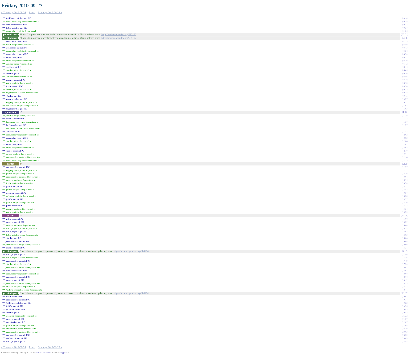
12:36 (405, 173)
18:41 (405, 290)
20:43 (405, 309)
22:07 (405, 322)
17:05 (404, 251)
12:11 (405, 154)
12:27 (405, 167)
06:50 (405, 73)
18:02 (405, 267)
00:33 (405, 24)
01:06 (405, 31)
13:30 (405, 183)
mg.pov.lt (64, 352)
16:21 (405, 248)
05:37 (405, 57)
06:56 (405, 76)
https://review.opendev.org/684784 (131, 251)
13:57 (405, 193)
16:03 (405, 231)
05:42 (405, 64)
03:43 (405, 48)
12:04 (405, 141)
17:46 (405, 254)
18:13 (405, 283)
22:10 (405, 328)
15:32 (405, 222)
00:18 (405, 18)
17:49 (405, 261)
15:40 (405, 225)
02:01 (404, 34)
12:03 (405, 138)
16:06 (405, 244)
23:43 (405, 338)
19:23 (405, 303)
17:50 (405, 264)
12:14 (405, 157)
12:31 (405, 170)
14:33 (405, 205)
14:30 (405, 202)
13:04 (405, 177)
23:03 (405, 332)
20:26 (405, 306)
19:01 (404, 293)
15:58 (405, 228)
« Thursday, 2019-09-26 (13, 12)
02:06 (404, 38)
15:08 (405, 219)
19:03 (405, 296)
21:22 (405, 316)
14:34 (405, 209)
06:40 (405, 67)
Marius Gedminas (43, 352)
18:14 (405, 286)
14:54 (404, 215)
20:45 (405, 312)
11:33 (405, 118)
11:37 (405, 122)
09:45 (405, 96)
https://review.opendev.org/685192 (118, 34)
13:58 (405, 196)
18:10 (405, 277)
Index (32, 12)
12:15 (405, 160)
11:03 (405, 109)
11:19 (405, 115)
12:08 (405, 147)
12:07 (405, 144)
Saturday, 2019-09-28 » (50, 12)
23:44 (405, 341)
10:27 (405, 99)
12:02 (405, 135)
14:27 (405, 199)
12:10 (405, 151)
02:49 (405, 44)
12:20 (404, 163)
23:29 (405, 335)
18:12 (405, 280)
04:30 (405, 54)
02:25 (405, 41)
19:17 (405, 300)
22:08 (405, 325)
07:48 (405, 80)
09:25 (405, 89)
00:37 (405, 28)
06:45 (405, 70)
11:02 (405, 105)
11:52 (405, 131)
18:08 (405, 274)
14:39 (405, 212)
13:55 (405, 189)
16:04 (405, 238)
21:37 (405, 319)
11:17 (404, 112)
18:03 (405, 270)
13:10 (405, 180)
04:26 (405, 51)
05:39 (405, 60)
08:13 (405, 83)
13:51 (405, 186)
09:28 (405, 92)
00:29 (405, 21)
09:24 (405, 86)
